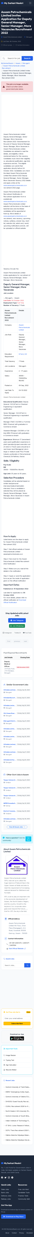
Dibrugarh (26, 63)
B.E (26, 354)
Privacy (21, 1233)
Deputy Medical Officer (7, 664)
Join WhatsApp (18, 626)
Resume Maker (11, 1070)
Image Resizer (11, 1055)
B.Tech (21, 354)
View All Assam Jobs (16, 827)
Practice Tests (23, 1196)
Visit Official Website (16, 948)
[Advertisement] (17, 114)
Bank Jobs (5, 1192)
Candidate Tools (24, 1192)
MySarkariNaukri (7, 63)
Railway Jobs (6, 1199)
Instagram (8, 633)
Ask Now (28, 839)
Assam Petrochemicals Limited (24, 327)
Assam (17, 63)
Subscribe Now (17, 1023)
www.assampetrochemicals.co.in (15, 185)
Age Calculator (11, 1065)
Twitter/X (17, 633)
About (7, 1233)
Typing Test (10, 1060)
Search (27, 58)
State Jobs (5, 1189)
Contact (14, 1233)
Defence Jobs (6, 1196)
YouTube (28, 633)
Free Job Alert (23, 1189)
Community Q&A (24, 1199)
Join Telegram (18, 620)
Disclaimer (30, 1233)
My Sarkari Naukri (13, 3)
